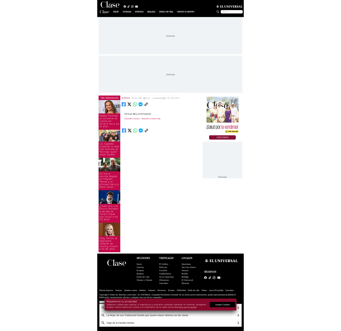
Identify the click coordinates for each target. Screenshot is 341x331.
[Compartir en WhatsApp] (135, 104)
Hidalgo (185, 277)
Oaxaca (185, 270)
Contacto (151, 290)
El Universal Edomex (187, 281)
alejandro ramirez (132, 119)
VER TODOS (222, 137)
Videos (204, 290)
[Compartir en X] (129, 104)
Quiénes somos (130, 290)
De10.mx (163, 267)
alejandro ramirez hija (151, 119)
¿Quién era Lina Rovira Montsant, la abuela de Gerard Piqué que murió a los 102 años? (108, 213)
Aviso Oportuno (166, 277)
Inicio (116, 12)
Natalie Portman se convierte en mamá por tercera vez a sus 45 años (109, 121)
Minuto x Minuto (185, 12)
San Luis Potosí (189, 267)
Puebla (185, 274)
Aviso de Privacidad (187, 307)
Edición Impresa (106, 290)
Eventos (139, 12)
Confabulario (165, 274)
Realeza (151, 12)
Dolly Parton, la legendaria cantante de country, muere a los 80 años (108, 243)
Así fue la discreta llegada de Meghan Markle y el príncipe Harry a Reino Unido (109, 180)
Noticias (127, 12)
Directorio (161, 290)
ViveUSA (163, 270)
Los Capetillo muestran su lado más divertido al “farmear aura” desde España (109, 149)
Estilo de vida (166, 12)
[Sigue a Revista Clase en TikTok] (129, 6)
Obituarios (164, 280)
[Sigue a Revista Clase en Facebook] (125, 6)
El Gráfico (163, 264)
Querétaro (186, 264)
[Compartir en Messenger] (140, 104)
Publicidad (181, 290)
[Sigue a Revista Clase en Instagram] (133, 6)
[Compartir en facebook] (124, 104)
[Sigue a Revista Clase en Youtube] (137, 6)
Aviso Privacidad (216, 290)
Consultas (163, 283)
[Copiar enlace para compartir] (146, 104)
